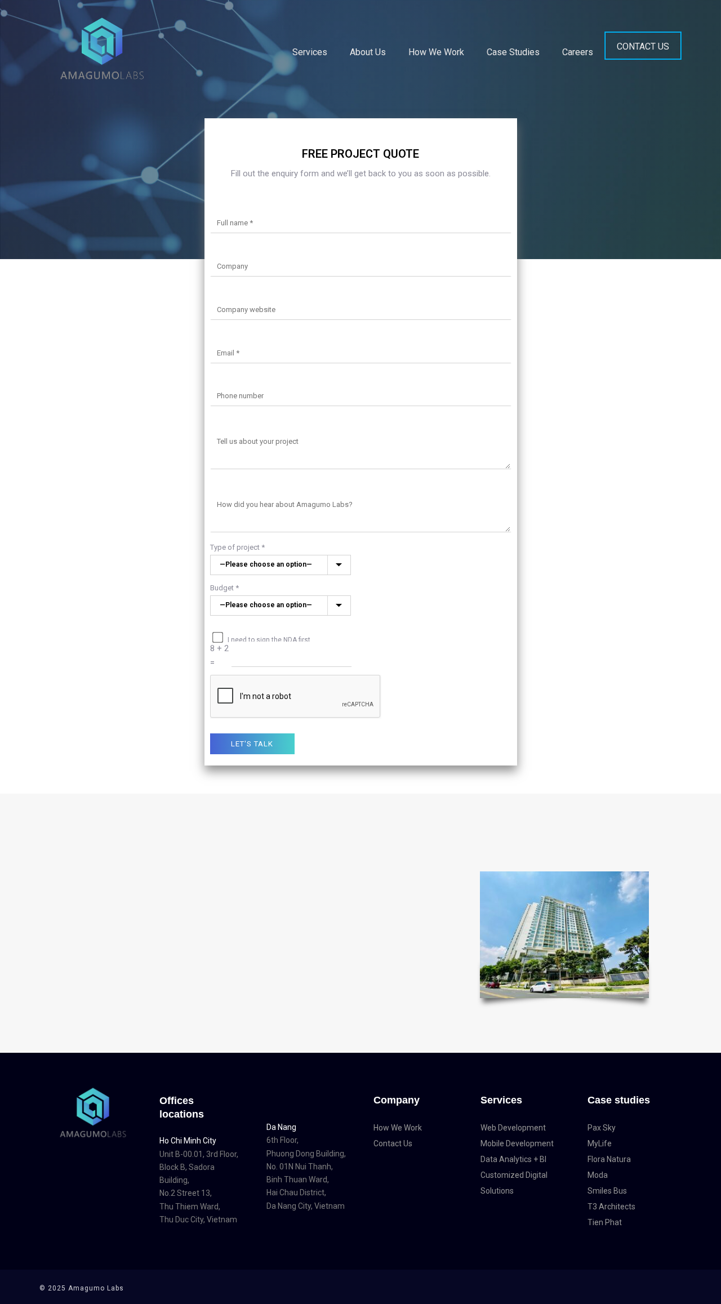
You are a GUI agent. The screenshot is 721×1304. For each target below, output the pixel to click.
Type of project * (237, 547)
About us (368, 52)
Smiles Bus (607, 1190)
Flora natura (609, 1159)
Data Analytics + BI (513, 1159)
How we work (436, 52)
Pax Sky (602, 1127)
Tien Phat (605, 1222)
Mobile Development (517, 1143)
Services (309, 52)
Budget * (224, 588)
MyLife (600, 1143)
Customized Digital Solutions (514, 1183)
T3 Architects (611, 1206)
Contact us (643, 46)
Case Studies (513, 52)
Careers (577, 52)
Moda (598, 1175)
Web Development (513, 1127)
